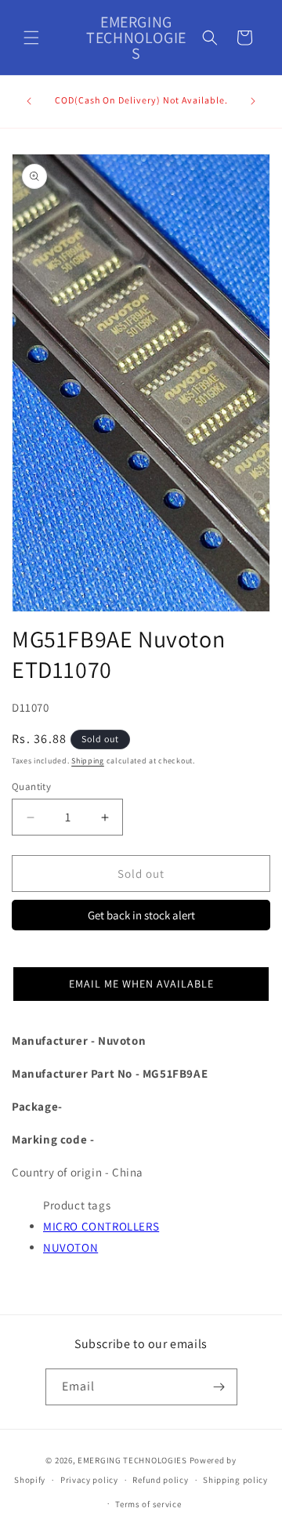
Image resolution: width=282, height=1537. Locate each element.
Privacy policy (89, 1479)
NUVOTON (70, 1247)
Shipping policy (235, 1479)
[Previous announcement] (29, 101)
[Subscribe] (219, 1386)
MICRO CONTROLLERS (101, 1226)
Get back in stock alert (141, 915)
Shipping (87, 761)
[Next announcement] (253, 101)
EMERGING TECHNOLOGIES (132, 1460)
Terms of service (148, 1504)
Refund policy (160, 1479)
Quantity (31, 786)
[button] (31, 37)
